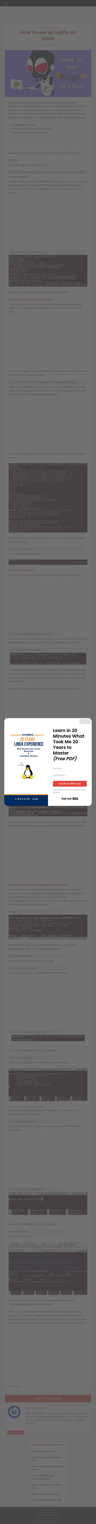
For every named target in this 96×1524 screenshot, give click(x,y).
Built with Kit (70, 798)
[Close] (85, 721)
